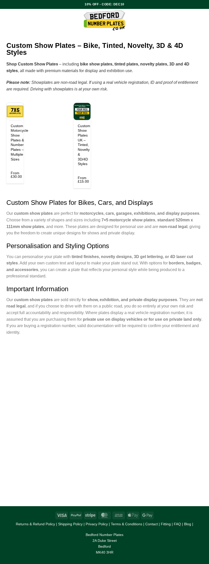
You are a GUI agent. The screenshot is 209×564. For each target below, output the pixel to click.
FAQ (177, 524)
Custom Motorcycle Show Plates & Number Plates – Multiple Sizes (19, 142)
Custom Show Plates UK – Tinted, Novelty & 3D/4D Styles (84, 145)
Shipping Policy (70, 524)
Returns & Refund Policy (35, 524)
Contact (151, 524)
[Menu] (26, 20)
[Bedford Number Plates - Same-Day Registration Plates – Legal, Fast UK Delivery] (104, 20)
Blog (187, 524)
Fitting (166, 524)
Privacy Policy (97, 524)
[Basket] (202, 20)
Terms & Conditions (126, 524)
